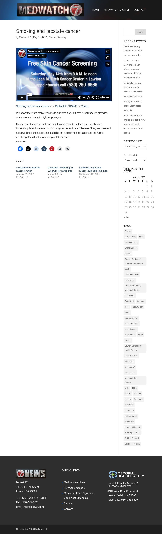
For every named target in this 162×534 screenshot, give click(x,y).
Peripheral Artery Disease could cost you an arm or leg (133, 50)
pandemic (129, 405)
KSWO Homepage (74, 488)
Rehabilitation (131, 416)
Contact (140, 10)
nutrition (137, 394)
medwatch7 (130, 367)
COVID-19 (129, 301)
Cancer (52, 37)
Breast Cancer (131, 248)
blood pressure (131, 242)
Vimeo (84, 106)
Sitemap (68, 503)
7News (128, 231)
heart (127, 312)
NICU (134, 388)
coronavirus (130, 296)
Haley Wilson (137, 307)
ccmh (127, 269)
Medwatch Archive (117, 10)
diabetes (140, 301)
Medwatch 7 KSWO (66, 106)
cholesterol (129, 280)
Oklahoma (138, 399)
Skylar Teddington (132, 427)
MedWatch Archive (74, 482)
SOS (138, 433)
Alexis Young (130, 237)
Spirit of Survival (132, 438)
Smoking (61, 37)
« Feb (127, 217)
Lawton (128, 340)
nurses (128, 394)
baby (141, 237)
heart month (130, 335)
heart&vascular (131, 318)
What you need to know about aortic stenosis (132, 105)
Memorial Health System (132, 380)
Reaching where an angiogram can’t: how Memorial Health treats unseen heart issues (134, 124)
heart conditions (132, 323)
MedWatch (129, 361)
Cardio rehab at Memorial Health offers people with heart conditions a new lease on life (132, 69)
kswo (140, 335)
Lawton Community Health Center (133, 348)
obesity (128, 399)
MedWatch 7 (130, 372)
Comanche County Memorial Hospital (133, 288)
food (127, 307)
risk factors (129, 421)
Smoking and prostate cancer (32, 106)
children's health (132, 274)
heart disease (131, 329)
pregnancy (129, 410)
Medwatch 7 (25, 37)
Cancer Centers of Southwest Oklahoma (134, 261)
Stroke (127, 444)
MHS (127, 388)
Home (96, 10)
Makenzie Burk (131, 356)
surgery (137, 444)
